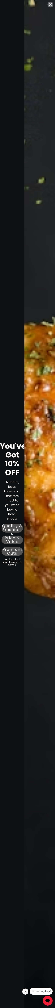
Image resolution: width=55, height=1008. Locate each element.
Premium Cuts (12, 551)
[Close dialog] (50, 5)
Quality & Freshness (12, 528)
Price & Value (12, 540)
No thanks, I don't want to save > (12, 562)
